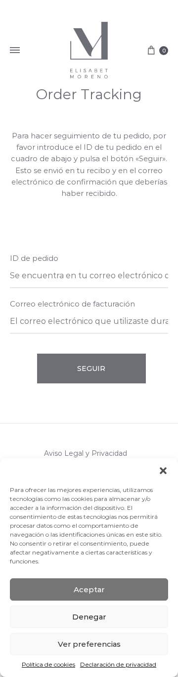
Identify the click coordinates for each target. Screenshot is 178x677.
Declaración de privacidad (118, 664)
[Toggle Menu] (15, 50)
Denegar (89, 616)
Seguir (91, 368)
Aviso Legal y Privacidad (85, 453)
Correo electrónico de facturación (72, 303)
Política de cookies (48, 664)
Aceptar (89, 589)
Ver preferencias (89, 644)
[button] (163, 471)
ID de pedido (34, 258)
